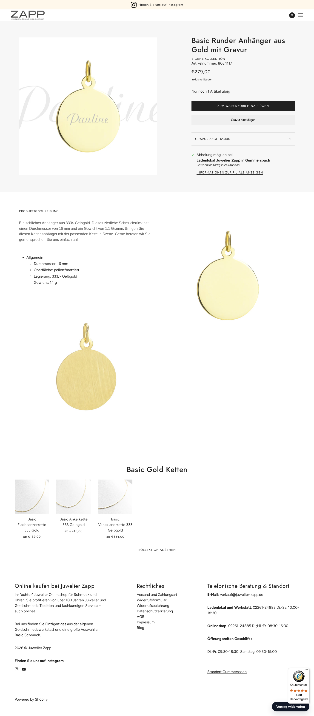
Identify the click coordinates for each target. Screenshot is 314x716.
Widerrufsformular (151, 600)
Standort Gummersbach (227, 672)
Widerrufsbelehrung (153, 605)
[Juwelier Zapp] (28, 15)
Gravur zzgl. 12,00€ (212, 139)
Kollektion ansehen (157, 549)
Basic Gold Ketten (157, 469)
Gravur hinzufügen (243, 120)
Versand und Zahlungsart (157, 594)
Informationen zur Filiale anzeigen (230, 172)
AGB (140, 616)
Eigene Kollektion (208, 58)
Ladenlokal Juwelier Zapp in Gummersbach (233, 160)
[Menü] (306, 670)
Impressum (146, 622)
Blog (140, 627)
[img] (16, 669)
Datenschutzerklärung (155, 611)
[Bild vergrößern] (88, 106)
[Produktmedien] (86, 366)
